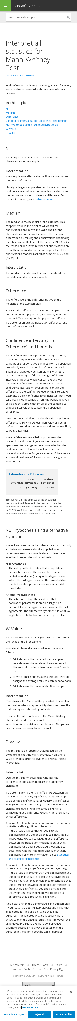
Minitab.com (17, 965)
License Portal (40, 965)
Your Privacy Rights (14, 1014)
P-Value (10, 132)
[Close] (71, 992)
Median (10, 112)
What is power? (45, 199)
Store (59, 965)
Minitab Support (27, 6)
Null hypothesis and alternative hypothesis (32, 124)
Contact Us (30, 969)
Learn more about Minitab (20, 75)
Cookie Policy (30, 1007)
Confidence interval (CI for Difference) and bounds (36, 120)
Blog (13, 969)
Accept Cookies (64, 1014)
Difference (12, 116)
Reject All (39, 1014)
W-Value (11, 128)
